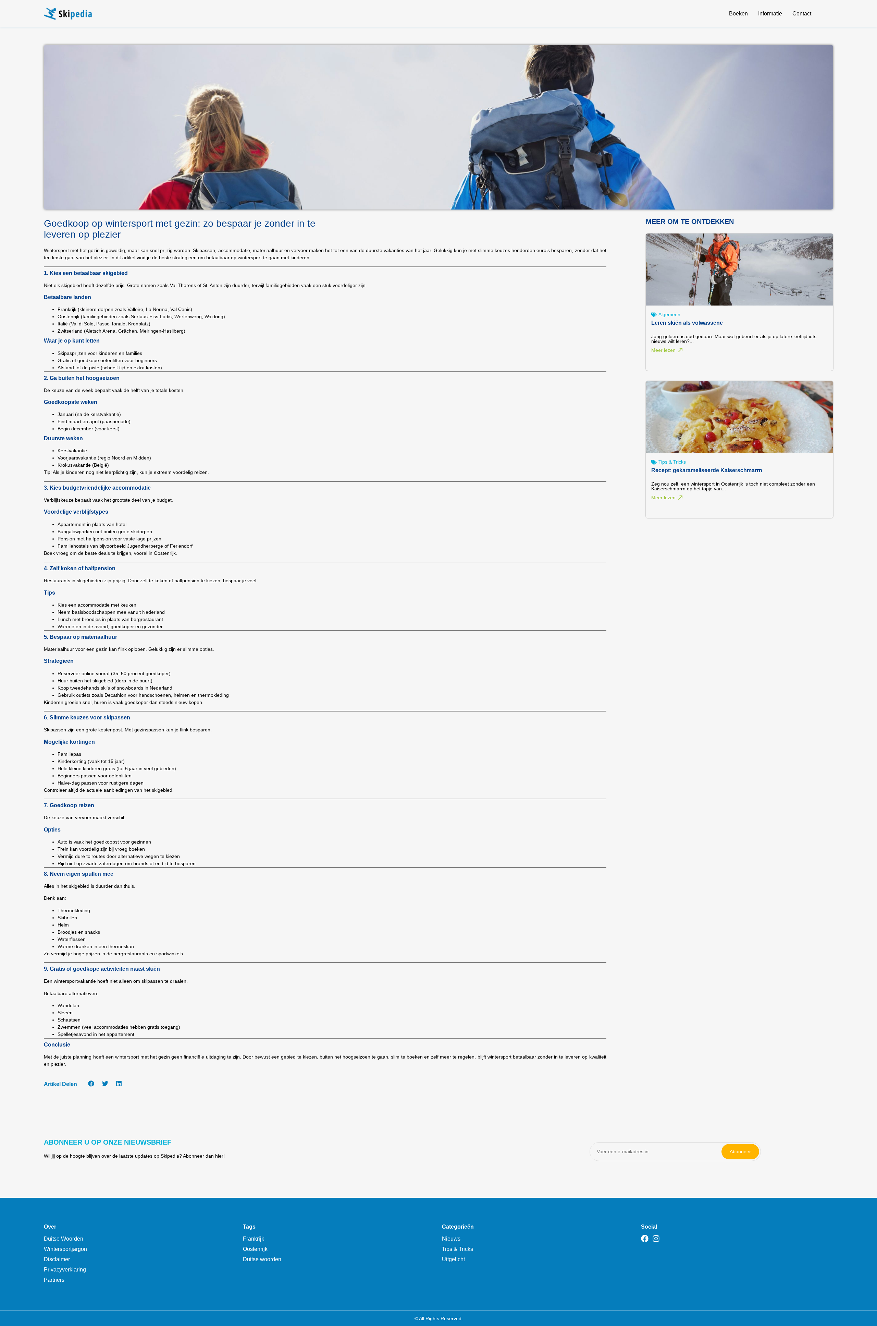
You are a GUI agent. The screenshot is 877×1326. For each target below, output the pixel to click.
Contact (801, 13)
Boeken (738, 13)
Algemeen (669, 314)
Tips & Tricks (672, 462)
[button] (91, 1084)
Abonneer (740, 1151)
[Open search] (829, 15)
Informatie (770, 13)
